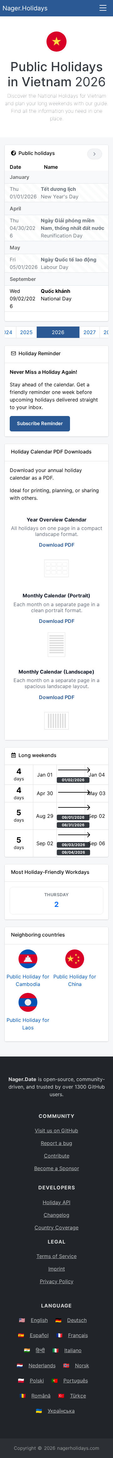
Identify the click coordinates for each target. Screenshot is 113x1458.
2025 (26, 332)
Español (39, 1335)
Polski (37, 1380)
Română (41, 1396)
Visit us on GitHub (56, 1130)
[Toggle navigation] (103, 8)
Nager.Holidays (25, 8)
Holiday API (56, 1202)
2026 (58, 332)
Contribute (56, 1156)
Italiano (73, 1350)
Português (75, 1380)
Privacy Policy (56, 1281)
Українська (61, 1411)
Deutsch (77, 1320)
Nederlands (42, 1365)
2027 (89, 332)
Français (78, 1335)
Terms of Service (56, 1256)
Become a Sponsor (56, 1168)
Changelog (56, 1215)
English (39, 1320)
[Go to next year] (94, 154)
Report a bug (56, 1143)
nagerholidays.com (78, 1448)
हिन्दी (40, 1350)
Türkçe (78, 1396)
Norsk (82, 1365)
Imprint (56, 1269)
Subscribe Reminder (40, 423)
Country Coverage (56, 1227)
